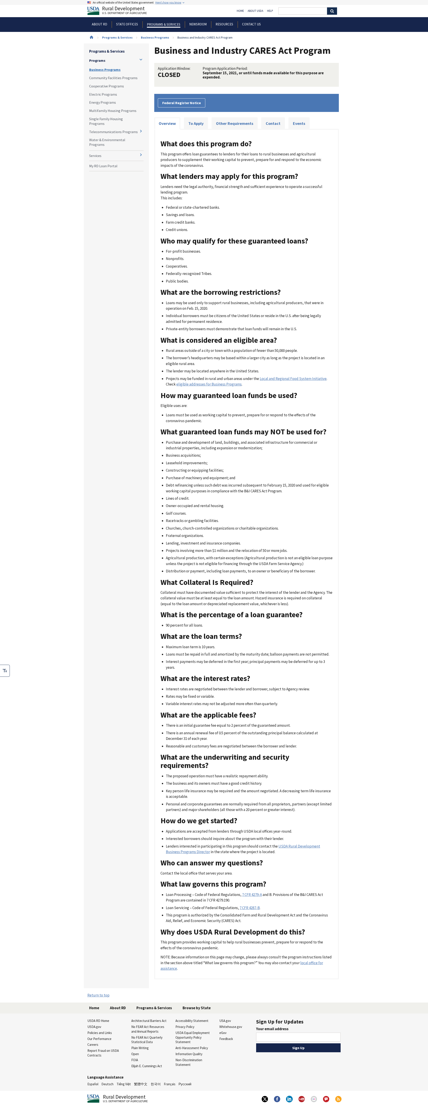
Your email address (272, 1028)
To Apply (196, 123)
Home (240, 11)
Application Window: (174, 68)
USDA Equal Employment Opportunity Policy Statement (192, 1037)
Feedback (226, 1039)
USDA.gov (94, 1027)
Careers (92, 1044)
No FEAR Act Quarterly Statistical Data (147, 1039)
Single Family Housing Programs (106, 121)
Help (270, 11)
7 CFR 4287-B (250, 907)
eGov (222, 1033)
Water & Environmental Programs (107, 142)
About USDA (255, 11)
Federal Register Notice (181, 103)
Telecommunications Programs (113, 132)
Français (169, 1084)
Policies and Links (99, 1033)
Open (135, 1054)
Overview (167, 123)
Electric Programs (103, 94)
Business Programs (155, 37)
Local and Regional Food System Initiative (293, 378)
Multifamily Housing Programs (112, 110)
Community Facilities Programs (113, 78)
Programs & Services (117, 37)
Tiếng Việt (124, 1084)
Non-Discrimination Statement (188, 1062)
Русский (185, 1084)
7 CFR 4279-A (252, 894)
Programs (97, 60)
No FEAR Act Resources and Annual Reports (147, 1029)
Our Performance (99, 1039)
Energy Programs (102, 102)
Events (299, 123)
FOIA (134, 1060)
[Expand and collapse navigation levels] (141, 59)
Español (92, 1084)
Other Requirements (234, 123)
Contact (273, 123)
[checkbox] (5, 671)
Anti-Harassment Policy (191, 1048)
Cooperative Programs (106, 86)
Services (95, 155)
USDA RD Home (98, 1021)
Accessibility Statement (191, 1021)
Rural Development (124, 11)
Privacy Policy (184, 1027)
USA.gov (225, 1021)
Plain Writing (140, 1048)
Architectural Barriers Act (149, 1021)
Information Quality (188, 1054)
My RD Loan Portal (103, 166)
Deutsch (107, 1084)
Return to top (98, 995)
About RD (118, 1007)
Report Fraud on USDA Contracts (103, 1052)
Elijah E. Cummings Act (146, 1066)
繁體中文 (140, 1084)
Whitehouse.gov (230, 1027)
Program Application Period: (225, 68)
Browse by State (197, 1007)
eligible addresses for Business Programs (209, 384)
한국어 (156, 1084)
